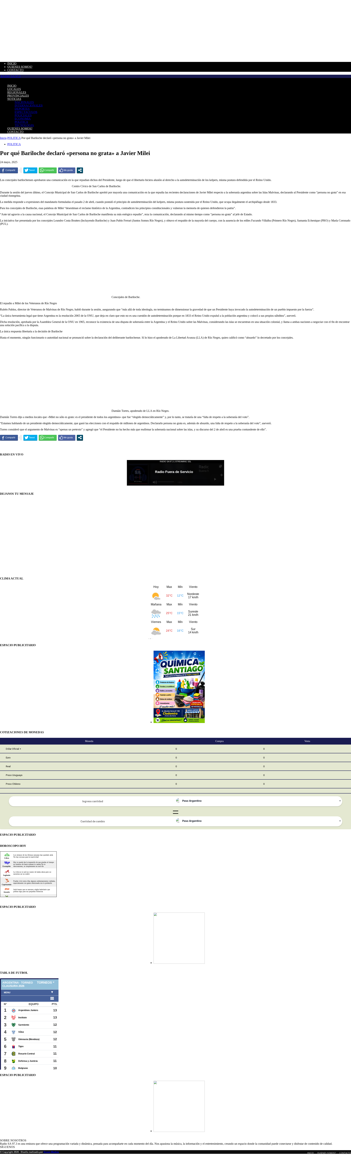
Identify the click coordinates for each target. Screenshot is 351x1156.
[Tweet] (30, 170)
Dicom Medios (51, 1151)
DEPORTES (22, 108)
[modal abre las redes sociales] (80, 170)
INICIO (11, 63)
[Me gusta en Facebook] (66, 170)
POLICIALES (23, 115)
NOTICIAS (14, 98)
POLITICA (21, 121)
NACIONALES (24, 102)
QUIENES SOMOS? (19, 66)
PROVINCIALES (18, 95)
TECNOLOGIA (24, 125)
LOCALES (14, 89)
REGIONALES (16, 92)
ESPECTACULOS (26, 112)
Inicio (3, 138)
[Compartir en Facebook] (9, 170)
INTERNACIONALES (29, 105)
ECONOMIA (23, 118)
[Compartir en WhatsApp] (48, 170)
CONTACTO (15, 70)
